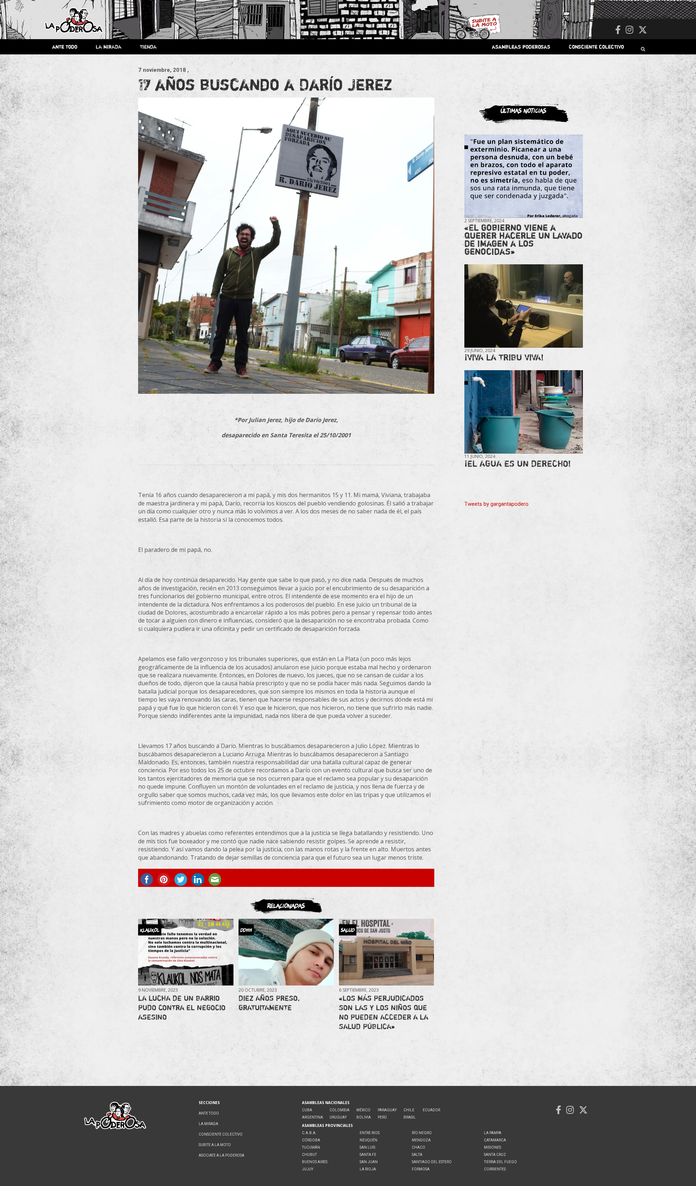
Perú (382, 1117)
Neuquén (368, 1140)
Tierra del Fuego (500, 1162)
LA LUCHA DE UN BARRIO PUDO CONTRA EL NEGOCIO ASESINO (181, 1007)
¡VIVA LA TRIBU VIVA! (504, 357)
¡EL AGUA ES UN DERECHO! (517, 463)
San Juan (369, 1162)
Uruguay (338, 1117)
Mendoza (421, 1140)
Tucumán (311, 1147)
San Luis (367, 1147)
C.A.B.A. (309, 1133)
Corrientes (495, 1169)
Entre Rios (370, 1133)
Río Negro (422, 1133)
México (363, 1110)
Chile (408, 1110)
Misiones (492, 1147)
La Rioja (368, 1169)
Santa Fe (368, 1155)
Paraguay (387, 1110)
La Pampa (492, 1133)
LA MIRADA (108, 47)
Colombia (339, 1110)
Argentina (312, 1117)
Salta (417, 1155)
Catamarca (495, 1140)
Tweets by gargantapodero (496, 504)
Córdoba (311, 1140)
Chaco (418, 1147)
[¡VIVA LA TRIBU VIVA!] (523, 306)
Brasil (409, 1117)
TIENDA (148, 47)
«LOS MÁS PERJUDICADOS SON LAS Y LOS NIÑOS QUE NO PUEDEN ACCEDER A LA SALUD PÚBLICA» (383, 1012)
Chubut (309, 1155)
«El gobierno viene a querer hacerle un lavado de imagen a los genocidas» (523, 239)
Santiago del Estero (432, 1162)
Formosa (421, 1169)
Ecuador (431, 1110)
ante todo (64, 47)
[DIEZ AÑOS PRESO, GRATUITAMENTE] (286, 952)
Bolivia (363, 1117)
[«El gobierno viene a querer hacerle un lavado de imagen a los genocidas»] (523, 176)
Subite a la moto (215, 1145)
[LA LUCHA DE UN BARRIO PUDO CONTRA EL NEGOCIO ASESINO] (185, 952)
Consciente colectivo (596, 47)
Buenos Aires (314, 1162)
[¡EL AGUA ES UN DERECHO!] (523, 412)
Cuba (307, 1110)
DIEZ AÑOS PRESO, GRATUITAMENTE (269, 1002)
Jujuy (307, 1169)
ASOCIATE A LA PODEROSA (221, 1155)
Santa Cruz (495, 1155)
